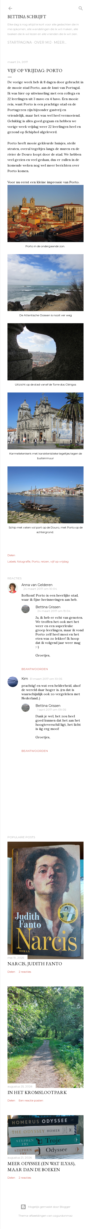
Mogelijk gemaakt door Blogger (49, 1206)
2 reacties (25, 971)
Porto (35, 561)
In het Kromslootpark (37, 1092)
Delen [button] (11, 555)
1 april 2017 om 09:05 (51, 709)
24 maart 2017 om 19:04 (53, 611)
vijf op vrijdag (59, 561)
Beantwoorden (34, 669)
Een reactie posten (31, 1100)
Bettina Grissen (47, 607)
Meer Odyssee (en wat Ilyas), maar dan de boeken (41, 1166)
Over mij (42, 42)
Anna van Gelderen (36, 585)
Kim (24, 679)
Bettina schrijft (26, 16)
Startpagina (19, 42)
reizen (45, 561)
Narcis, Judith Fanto (34, 964)
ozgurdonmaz (63, 1215)
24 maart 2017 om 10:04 (40, 588)
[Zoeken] (81, 7)
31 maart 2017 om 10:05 (46, 678)
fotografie (23, 561)
